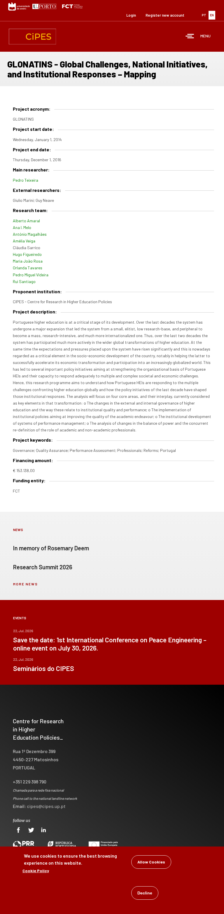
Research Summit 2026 (42, 566)
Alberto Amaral (26, 220)
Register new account (165, 15)
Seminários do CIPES (43, 668)
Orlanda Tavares (27, 267)
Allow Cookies (151, 861)
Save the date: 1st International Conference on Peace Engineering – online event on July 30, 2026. (109, 644)
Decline (144, 893)
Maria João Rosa (28, 261)
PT (204, 15)
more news (25, 584)
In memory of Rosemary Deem (51, 547)
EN (212, 15)
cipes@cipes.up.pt (46, 806)
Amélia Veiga (24, 240)
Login (131, 15)
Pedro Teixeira (25, 180)
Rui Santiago (24, 281)
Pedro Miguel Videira (30, 274)
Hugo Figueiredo (27, 254)
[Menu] (189, 37)
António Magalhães (30, 234)
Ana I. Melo (22, 227)
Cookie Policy (35, 870)
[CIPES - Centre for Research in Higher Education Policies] (32, 36)
